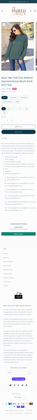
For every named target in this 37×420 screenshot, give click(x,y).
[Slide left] (15, 74)
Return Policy (7, 265)
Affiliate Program (8, 277)
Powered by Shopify (19, 410)
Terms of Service (8, 261)
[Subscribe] (29, 373)
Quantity (3, 116)
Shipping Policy (8, 269)
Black (17, 101)
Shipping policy (28, 413)
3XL (4, 112)
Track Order (7, 281)
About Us (6, 257)
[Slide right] (22, 74)
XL (20, 108)
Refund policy (29, 410)
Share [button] (5, 138)
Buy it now (18, 132)
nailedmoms (11, 410)
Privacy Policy (7, 273)
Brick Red (13, 97)
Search (5, 253)
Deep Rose (24, 97)
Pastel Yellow (7, 101)
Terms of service (19, 413)
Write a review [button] (18, 234)
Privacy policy (9, 413)
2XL (26, 108)
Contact (5, 285)
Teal (4, 97)
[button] (2, 11)
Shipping (3, 91)
